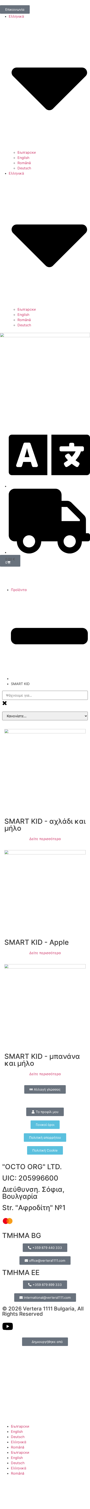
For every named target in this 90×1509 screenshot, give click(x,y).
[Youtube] (7, 1326)
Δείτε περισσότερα (45, 839)
